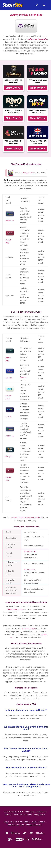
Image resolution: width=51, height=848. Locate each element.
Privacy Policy (39, 814)
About (6, 822)
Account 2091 (29, 569)
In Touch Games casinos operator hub (26, 517)
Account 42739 (30, 551)
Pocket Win (42, 39)
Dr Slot (8, 416)
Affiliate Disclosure (33, 825)
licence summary (29, 628)
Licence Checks (38, 822)
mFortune (32, 39)
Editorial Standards (16, 825)
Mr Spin (9, 456)
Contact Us (29, 811)
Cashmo (9, 378)
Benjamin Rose (29, 173)
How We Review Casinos (20, 822)
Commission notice (15, 609)
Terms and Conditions (22, 814)
